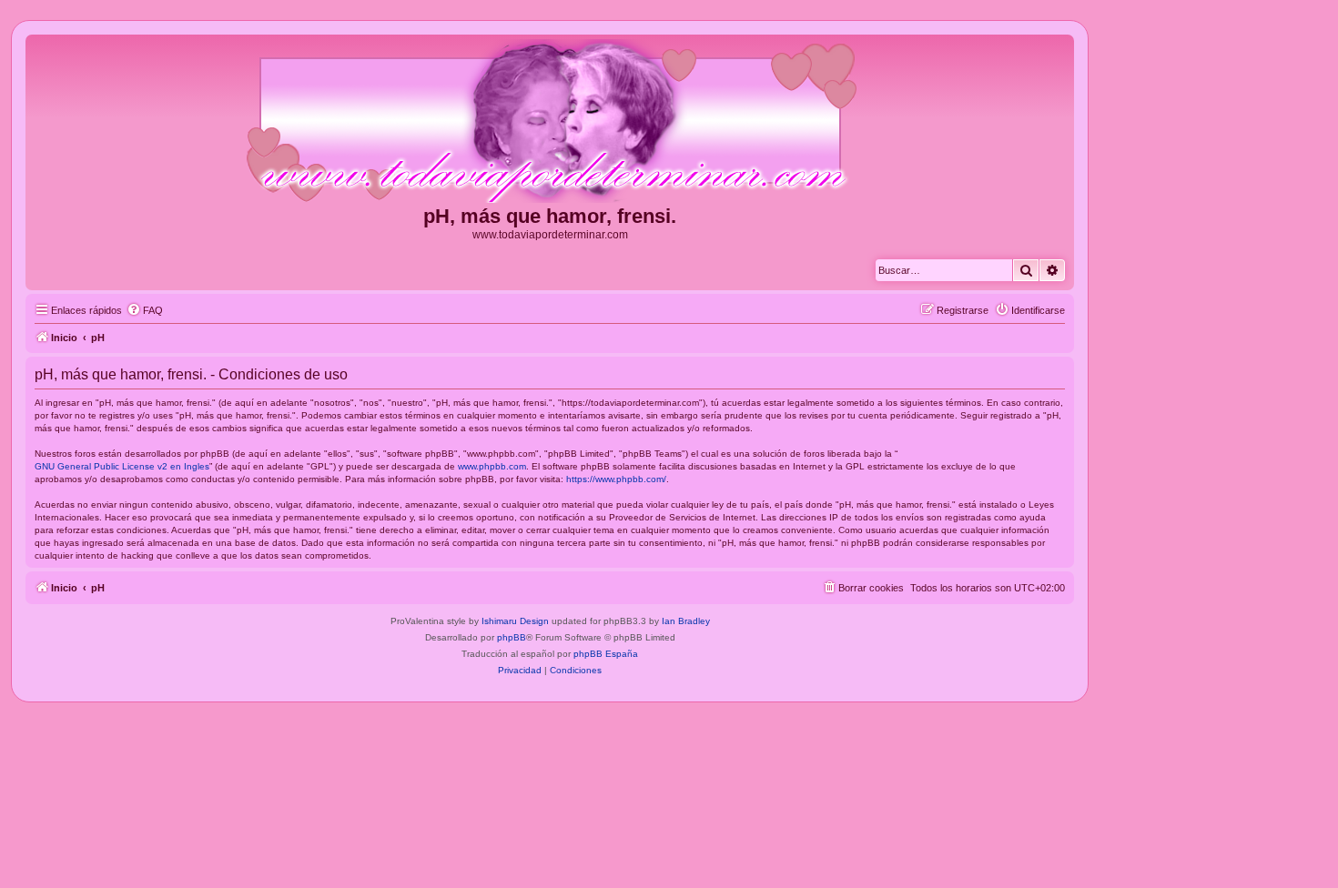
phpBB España (605, 654)
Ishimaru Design (515, 621)
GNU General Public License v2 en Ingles (122, 466)
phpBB (511, 637)
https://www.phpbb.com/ (616, 479)
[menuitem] (145, 310)
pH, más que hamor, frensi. (549, 216)
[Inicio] (549, 122)
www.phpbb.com (492, 466)
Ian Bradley (686, 621)
